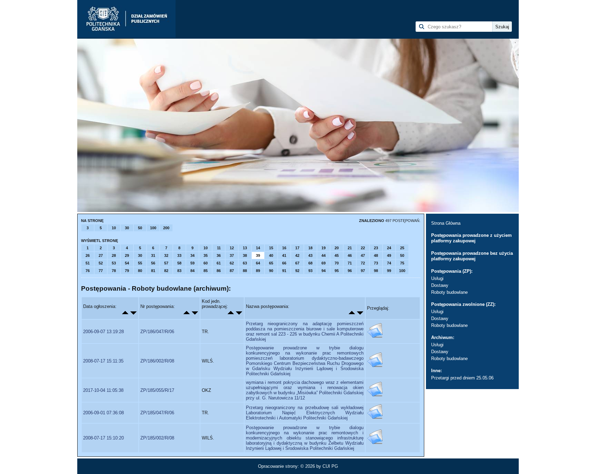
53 (114, 263)
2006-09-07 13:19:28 (103, 331)
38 (245, 255)
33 (179, 255)
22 (363, 248)
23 (376, 248)
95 (337, 271)
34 (192, 255)
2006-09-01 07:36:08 (103, 412)
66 (284, 263)
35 (205, 255)
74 (389, 263)
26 (88, 255)
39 (258, 255)
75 (402, 263)
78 (114, 271)
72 (363, 263)
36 (219, 255)
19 (323, 248)
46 (350, 255)
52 (101, 263)
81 (153, 271)
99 (389, 271)
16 (284, 248)
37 (232, 255)
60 (205, 263)
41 (284, 255)
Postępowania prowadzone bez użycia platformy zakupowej (472, 256)
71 (350, 263)
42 (297, 255)
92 (297, 271)
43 (310, 255)
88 (245, 271)
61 (219, 263)
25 (402, 248)
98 (376, 271)
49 (389, 255)
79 (127, 271)
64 (258, 263)
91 (284, 271)
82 (166, 271)
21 (350, 248)
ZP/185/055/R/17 (157, 390)
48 (376, 255)
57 (166, 263)
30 (127, 228)
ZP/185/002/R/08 (157, 438)
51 (88, 263)
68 (310, 263)
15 (271, 248)
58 (179, 263)
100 (153, 228)
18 (310, 248)
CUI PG (330, 466)
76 (88, 271)
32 (166, 255)
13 (245, 248)
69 (323, 263)
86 (219, 271)
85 (205, 271)
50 (140, 228)
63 (245, 263)
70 (337, 263)
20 (337, 248)
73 (376, 263)
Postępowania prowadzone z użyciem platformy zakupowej (471, 238)
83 (179, 271)
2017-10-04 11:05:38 (103, 390)
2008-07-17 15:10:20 (103, 438)
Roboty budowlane (449, 292)
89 (258, 271)
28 (114, 255)
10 (114, 228)
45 (337, 255)
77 (101, 271)
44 (323, 255)
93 (310, 271)
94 (323, 271)
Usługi (437, 278)
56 (153, 263)
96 (350, 271)
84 (192, 271)
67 (297, 263)
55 (140, 263)
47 (363, 255)
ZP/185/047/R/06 (157, 412)
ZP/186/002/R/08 (157, 361)
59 (192, 263)
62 (232, 263)
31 (153, 255)
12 (232, 248)
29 (127, 255)
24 (389, 248)
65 (271, 263)
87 (232, 271)
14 (258, 248)
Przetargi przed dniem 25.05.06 (462, 377)
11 (219, 248)
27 (101, 255)
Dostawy (439, 285)
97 (363, 271)
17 (297, 248)
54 (127, 263)
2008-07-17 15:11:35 (103, 361)
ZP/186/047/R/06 (157, 331)
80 (140, 271)
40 (271, 255)
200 (166, 228)
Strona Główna (445, 223)
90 (271, 271)
